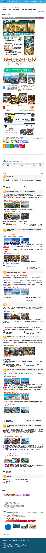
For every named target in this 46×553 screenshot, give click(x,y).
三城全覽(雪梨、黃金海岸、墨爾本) (14, 7)
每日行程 (11, 17)
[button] (23, 178)
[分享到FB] (36, 17)
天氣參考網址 (7, 534)
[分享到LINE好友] (38, 17)
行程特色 (4, 17)
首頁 (6, 7)
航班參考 (7, 17)
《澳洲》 (9, 7)
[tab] (23, 177)
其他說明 (14, 17)
